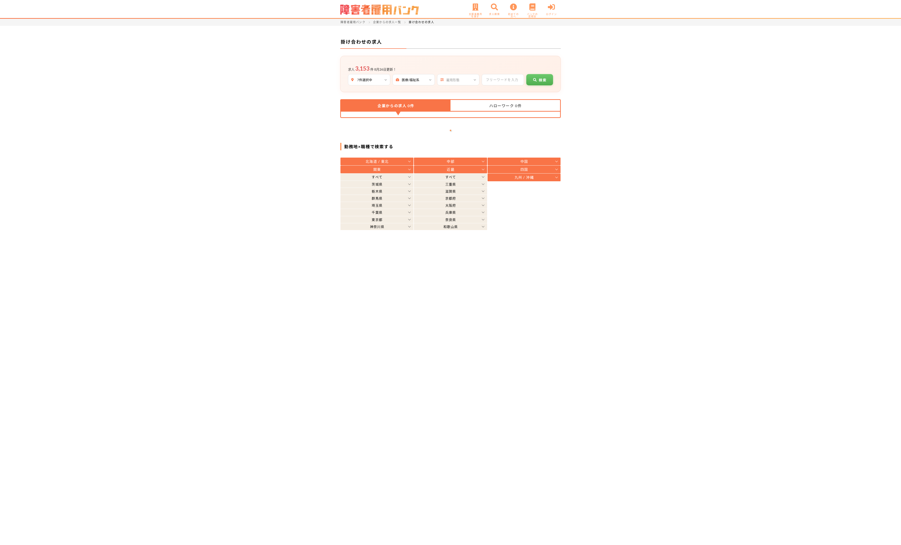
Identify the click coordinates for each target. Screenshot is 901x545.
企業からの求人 (396, 105)
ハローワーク (505, 105)
